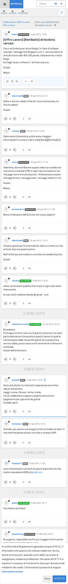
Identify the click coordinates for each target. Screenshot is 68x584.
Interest (12, 13)
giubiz (14, 503)
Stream (4, 13)
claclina (15, 281)
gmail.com (37, 472)
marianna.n (17, 424)
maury (15, 34)
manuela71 (17, 463)
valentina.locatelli (20, 324)
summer (16, 131)
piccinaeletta (18, 209)
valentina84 (17, 96)
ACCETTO (59, 578)
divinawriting (18, 534)
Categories (23, 13)
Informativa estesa (12, 571)
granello (15, 380)
